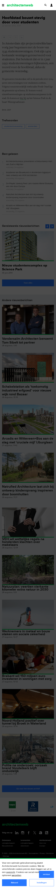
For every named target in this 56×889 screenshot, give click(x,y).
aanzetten (16, 875)
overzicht (10, 872)
